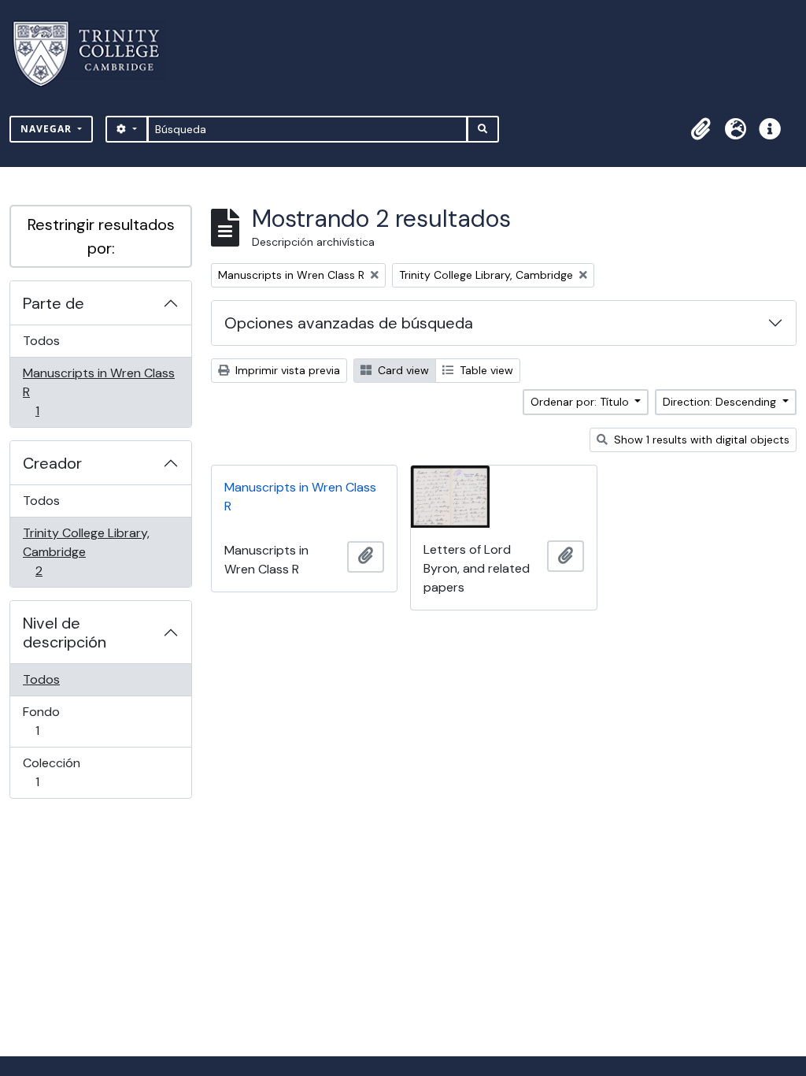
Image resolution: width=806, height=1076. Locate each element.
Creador (52, 463)
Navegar (47, 128)
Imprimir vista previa (286, 370)
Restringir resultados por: (101, 236)
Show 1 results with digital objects (700, 439)
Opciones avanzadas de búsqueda (348, 323)
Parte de (53, 303)
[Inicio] (96, 54)
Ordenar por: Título (581, 402)
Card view (402, 370)
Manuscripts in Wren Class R (98, 391)
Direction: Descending (721, 402)
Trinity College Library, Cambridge (86, 551)
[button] (700, 129)
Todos (41, 340)
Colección (59, 772)
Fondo (59, 721)
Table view (485, 370)
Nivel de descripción (64, 632)
